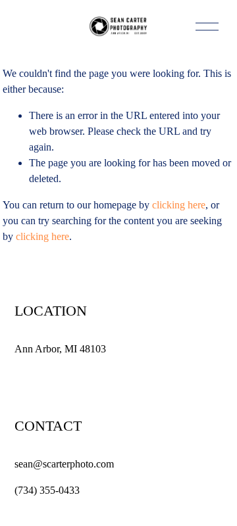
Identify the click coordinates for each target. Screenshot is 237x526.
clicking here (178, 204)
